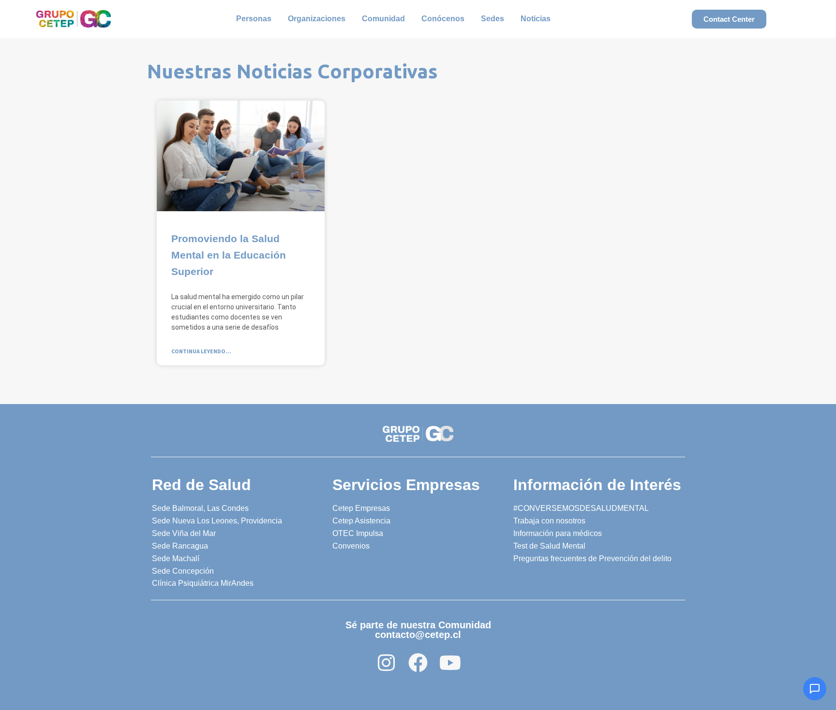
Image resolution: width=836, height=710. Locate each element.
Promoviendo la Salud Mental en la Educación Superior (228, 255)
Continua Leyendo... (201, 351)
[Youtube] (449, 662)
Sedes (492, 18)
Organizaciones (316, 18)
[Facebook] (418, 662)
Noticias (536, 18)
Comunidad (383, 18)
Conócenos (442, 18)
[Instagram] (386, 662)
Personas (253, 18)
